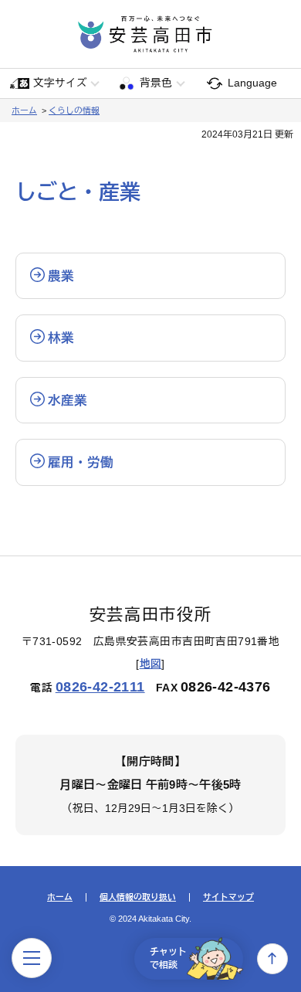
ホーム (24, 110)
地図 (151, 664)
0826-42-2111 (100, 687)
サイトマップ (228, 897)
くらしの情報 (74, 110)
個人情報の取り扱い (138, 897)
